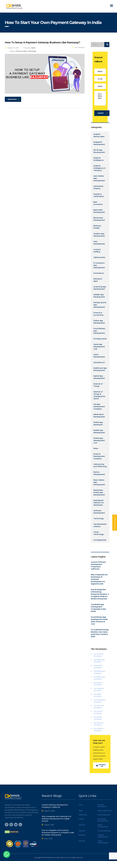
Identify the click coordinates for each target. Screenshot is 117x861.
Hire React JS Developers (98, 684)
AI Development (104, 815)
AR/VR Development (103, 826)
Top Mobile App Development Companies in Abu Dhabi (98, 607)
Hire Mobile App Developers (99, 661)
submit (100, 113)
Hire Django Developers (98, 718)
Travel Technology (98, 533)
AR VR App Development (99, 151)
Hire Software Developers (98, 655)
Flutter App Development (99, 322)
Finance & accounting (98, 314)
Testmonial (83, 815)
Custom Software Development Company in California (98, 565)
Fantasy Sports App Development (99, 304)
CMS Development (99, 243)
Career (81, 819)
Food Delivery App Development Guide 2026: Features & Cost (99, 620)
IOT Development (104, 831)
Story (81, 805)
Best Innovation (98, 203)
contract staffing (97, 250)
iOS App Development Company (99, 406)
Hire (95, 665)
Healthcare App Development (100, 369)
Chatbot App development (99, 235)
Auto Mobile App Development (99, 178)
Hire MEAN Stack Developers (99, 672)
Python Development (99, 473)
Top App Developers (102, 805)
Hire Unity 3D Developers (98, 712)
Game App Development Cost (99, 346)
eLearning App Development (99, 288)
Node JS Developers (98, 666)
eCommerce (98, 273)
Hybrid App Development (99, 377)
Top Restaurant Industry (99, 525)
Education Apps (97, 280)
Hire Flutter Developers (98, 695)
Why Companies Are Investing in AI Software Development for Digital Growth (99, 579)
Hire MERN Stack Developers (99, 678)
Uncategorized (99, 540)
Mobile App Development (99, 431)
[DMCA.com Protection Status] (12, 832)
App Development (105, 810)
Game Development (99, 355)
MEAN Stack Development (99, 415)
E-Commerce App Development (99, 265)
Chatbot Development (103, 836)
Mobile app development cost (99, 440)
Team (81, 810)
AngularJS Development (99, 143)
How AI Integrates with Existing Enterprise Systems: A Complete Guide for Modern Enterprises (100, 594)
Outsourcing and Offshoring (100, 465)
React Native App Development (99, 482)
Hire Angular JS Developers (99, 689)
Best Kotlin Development (99, 211)
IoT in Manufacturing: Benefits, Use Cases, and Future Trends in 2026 (100, 633)
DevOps (82, 841)
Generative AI (99, 362)
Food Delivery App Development (99, 330)
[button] (6, 854)
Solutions (82, 835)
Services (82, 825)
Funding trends (100, 339)
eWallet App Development (99, 296)
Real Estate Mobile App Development (99, 492)
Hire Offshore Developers (98, 729)
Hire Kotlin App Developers (99, 706)
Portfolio (82, 831)
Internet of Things (98, 385)
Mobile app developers (98, 423)
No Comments (80, 47)
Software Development (99, 512)
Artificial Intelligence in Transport (99, 168)
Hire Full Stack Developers (98, 724)
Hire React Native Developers (100, 701)
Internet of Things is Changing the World (99, 395)
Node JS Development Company (99, 456)
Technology (98, 518)
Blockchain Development (99, 219)
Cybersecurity (99, 257)
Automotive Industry (98, 187)
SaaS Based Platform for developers (98, 502)
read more (12, 99)
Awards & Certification (98, 195)
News (95, 448)
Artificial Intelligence (98, 159)
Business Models (97, 227)
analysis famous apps (99, 135)
